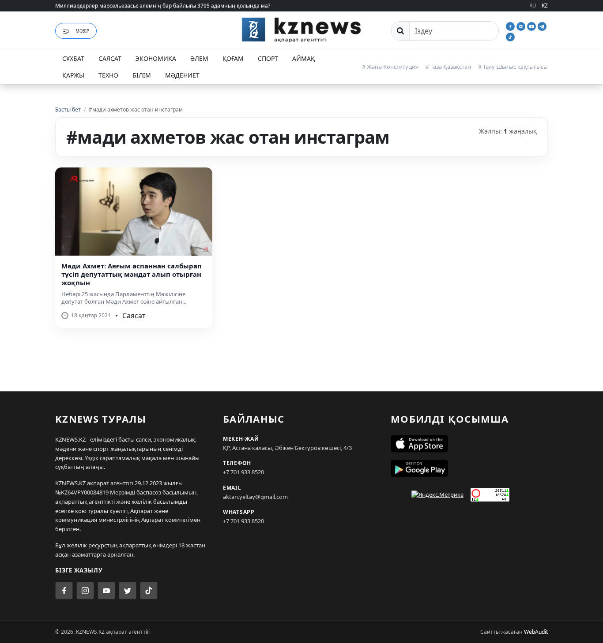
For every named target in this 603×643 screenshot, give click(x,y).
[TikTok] (510, 36)
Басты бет (68, 109)
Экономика (156, 58)
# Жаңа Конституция (390, 67)
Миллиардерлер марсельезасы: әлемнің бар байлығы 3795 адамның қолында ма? (162, 5)
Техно (108, 75)
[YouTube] (532, 25)
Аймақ (303, 58)
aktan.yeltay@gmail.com (255, 497)
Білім (141, 75)
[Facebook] (511, 25)
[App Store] (469, 444)
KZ (545, 5)
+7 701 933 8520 (243, 472)
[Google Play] (469, 468)
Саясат (109, 58)
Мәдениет (182, 75)
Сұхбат (73, 58)
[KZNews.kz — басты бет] (301, 29)
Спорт (268, 58)
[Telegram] (542, 25)
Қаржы (73, 75)
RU (532, 5)
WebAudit (536, 632)
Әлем (199, 58)
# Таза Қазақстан (448, 67)
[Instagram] (521, 25)
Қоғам (233, 58)
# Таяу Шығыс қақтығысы (513, 67)
